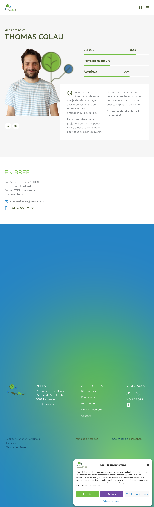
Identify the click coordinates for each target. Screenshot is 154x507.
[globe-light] (15, 126)
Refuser (112, 494)
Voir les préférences (137, 494)
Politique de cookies (111, 501)
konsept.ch (135, 438)
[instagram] (137, 393)
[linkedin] (8, 126)
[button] (147, 464)
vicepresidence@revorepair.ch (28, 201)
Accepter (88, 494)
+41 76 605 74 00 (22, 208)
